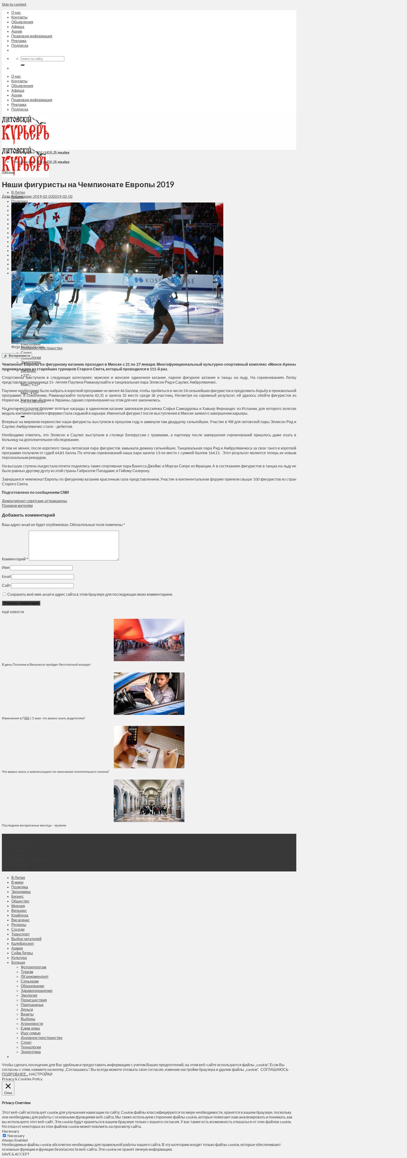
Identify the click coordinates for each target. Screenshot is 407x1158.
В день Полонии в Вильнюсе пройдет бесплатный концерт (46, 664)
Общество (20, 901)
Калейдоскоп (22, 943)
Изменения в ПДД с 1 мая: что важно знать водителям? (43, 718)
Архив (16, 31)
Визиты (27, 1014)
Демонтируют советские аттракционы (34, 500)
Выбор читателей (26, 938)
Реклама (18, 40)
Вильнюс (19, 910)
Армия (17, 948)
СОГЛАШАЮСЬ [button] (274, 1069)
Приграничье (32, 1004)
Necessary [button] (10, 1131)
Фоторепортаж (33, 967)
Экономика (21, 891)
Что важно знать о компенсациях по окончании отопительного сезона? (55, 771)
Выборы (28, 1018)
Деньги (27, 1009)
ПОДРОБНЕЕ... (15, 1074)
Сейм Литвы (22, 953)
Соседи (17, 929)
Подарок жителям (17, 505)
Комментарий (15, 559)
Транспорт (20, 934)
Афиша (17, 26)
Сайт (6, 585)
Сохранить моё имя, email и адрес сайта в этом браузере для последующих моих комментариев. (90, 594)
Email (6, 576)
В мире (17, 882)
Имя (5, 567)
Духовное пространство (41, 1037)
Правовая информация (31, 36)
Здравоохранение (37, 990)
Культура (19, 957)
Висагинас (20, 920)
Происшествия (34, 1000)
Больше (18, 962)
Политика (19, 201)
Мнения (18, 905)
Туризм (27, 971)
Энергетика (31, 1051)
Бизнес (17, 896)
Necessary (15, 1135)
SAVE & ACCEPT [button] (16, 1154)
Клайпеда (19, 915)
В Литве (18, 192)
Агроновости (32, 1023)
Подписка (19, 45)
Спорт (26, 352)
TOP (4, 172)
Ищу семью (31, 1033)
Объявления (22, 22)
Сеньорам (30, 981)
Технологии (31, 1047)
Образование (32, 986)
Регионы (18, 924)
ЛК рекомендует (35, 976)
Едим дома (30, 1028)
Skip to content (14, 4)
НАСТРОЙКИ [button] (41, 1074)
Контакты (19, 17)
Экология (29, 995)
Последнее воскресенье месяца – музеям (35, 825)
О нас (16, 12)
